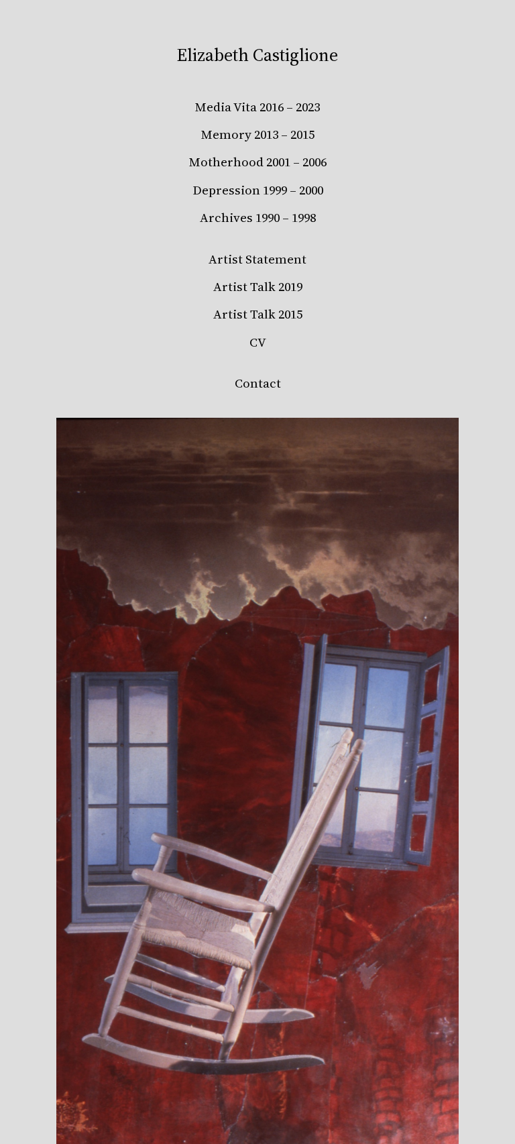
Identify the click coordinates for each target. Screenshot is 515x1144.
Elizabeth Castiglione (257, 55)
